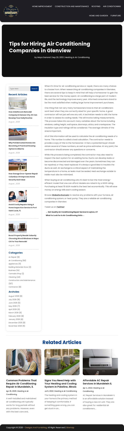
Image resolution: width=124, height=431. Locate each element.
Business (12, 270)
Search (35, 88)
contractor (13, 287)
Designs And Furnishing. (36, 427)
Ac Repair (12, 257)
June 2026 (13, 303)
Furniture (116, 15)
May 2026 (13, 306)
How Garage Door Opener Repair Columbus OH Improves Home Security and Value (23, 176)
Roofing (96, 6)
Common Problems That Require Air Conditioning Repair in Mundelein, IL (21, 383)
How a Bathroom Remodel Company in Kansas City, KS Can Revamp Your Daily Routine (23, 115)
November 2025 (15, 326)
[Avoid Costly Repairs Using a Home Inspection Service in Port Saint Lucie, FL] (18, 196)
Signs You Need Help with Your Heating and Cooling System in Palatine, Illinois (61, 383)
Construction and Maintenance (72, 6)
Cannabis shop (15, 273)
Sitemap (70, 427)
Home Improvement (42, 6)
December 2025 (15, 322)
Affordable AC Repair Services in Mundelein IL (97, 382)
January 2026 (14, 319)
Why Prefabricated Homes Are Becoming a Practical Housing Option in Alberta (22, 146)
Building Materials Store (18, 267)
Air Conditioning (112, 6)
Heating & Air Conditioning (77, 57)
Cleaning (12, 277)
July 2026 (12, 299)
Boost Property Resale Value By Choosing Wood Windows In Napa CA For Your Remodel (24, 238)
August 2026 (14, 296)
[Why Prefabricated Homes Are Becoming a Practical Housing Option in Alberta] (18, 134)
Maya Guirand (43, 57)
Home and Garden (98, 15)
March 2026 (14, 312)
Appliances (13, 264)
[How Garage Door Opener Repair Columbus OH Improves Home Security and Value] (18, 165)
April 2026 (13, 309)
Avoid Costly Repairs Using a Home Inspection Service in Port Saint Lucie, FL (23, 207)
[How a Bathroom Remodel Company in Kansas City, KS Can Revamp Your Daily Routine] (18, 103)
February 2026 (15, 316)
